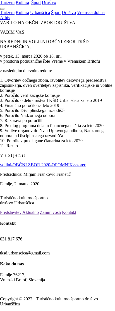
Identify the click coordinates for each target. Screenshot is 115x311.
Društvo (49, 2)
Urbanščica (40, 12)
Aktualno (30, 212)
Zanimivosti (50, 212)
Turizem (7, 2)
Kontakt (69, 212)
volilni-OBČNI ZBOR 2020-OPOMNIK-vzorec (43, 164)
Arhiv (5, 17)
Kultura (22, 2)
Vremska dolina (91, 12)
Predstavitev (10, 212)
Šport (36, 2)
